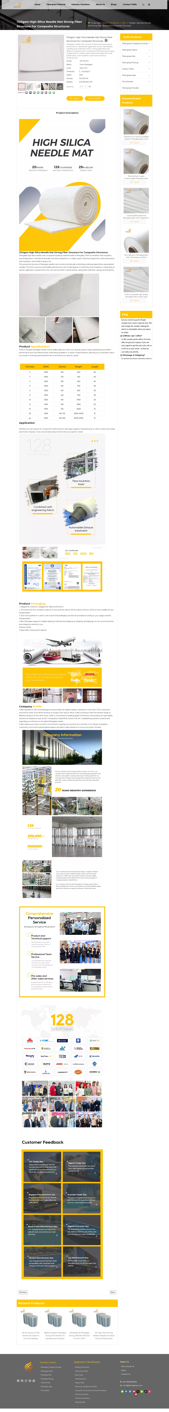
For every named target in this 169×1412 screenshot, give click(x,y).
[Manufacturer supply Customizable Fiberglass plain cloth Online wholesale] (136, 161)
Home (37, 4)
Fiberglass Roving (47, 1379)
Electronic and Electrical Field (86, 1386)
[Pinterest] (136, 1394)
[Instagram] (149, 1391)
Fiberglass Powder (130, 88)
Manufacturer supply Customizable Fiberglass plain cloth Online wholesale (136, 177)
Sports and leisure (81, 1394)
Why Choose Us (127, 1366)
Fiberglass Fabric (47, 1371)
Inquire (76, 98)
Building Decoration (82, 1367)
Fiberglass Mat (46, 1375)
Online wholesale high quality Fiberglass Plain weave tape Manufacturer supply (136, 295)
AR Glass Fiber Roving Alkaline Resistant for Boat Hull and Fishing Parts (103, 1336)
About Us (100, 4)
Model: (69, 61)
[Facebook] (18, 1380)
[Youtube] (134, 1391)
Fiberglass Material (56, 4)
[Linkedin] (22, 1380)
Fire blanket (127, 82)
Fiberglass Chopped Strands (51, 1367)
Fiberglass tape (129, 75)
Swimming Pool (80, 1379)
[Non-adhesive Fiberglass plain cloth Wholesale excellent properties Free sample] (136, 240)
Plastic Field (79, 1382)
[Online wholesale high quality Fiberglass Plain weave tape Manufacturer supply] (136, 279)
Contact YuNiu (130, 4)
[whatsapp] (122, 1391)
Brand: (69, 64)
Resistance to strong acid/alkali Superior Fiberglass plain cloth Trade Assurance (136, 138)
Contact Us (125, 1374)
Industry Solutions (81, 4)
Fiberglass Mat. (129, 56)
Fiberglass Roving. (130, 62)
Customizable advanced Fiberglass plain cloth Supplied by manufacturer (136, 217)
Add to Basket (94, 98)
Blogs (114, 4)
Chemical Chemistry (82, 1398)
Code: (68, 68)
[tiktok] (33, 1380)
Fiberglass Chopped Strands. (135, 43)
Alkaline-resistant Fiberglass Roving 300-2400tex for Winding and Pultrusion (55, 1336)
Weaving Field (80, 1402)
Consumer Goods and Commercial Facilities (90, 1390)
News (123, 1370)
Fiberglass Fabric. (130, 50)
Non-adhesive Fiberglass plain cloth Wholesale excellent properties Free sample (136, 256)
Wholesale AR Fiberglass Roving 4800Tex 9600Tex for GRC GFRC (79, 1336)
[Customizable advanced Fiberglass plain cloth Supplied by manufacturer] (136, 200)
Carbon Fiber (128, 69)
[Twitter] (25, 1380)
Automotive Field (81, 1371)
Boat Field (79, 1375)
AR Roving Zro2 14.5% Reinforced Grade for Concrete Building (31, 1336)
